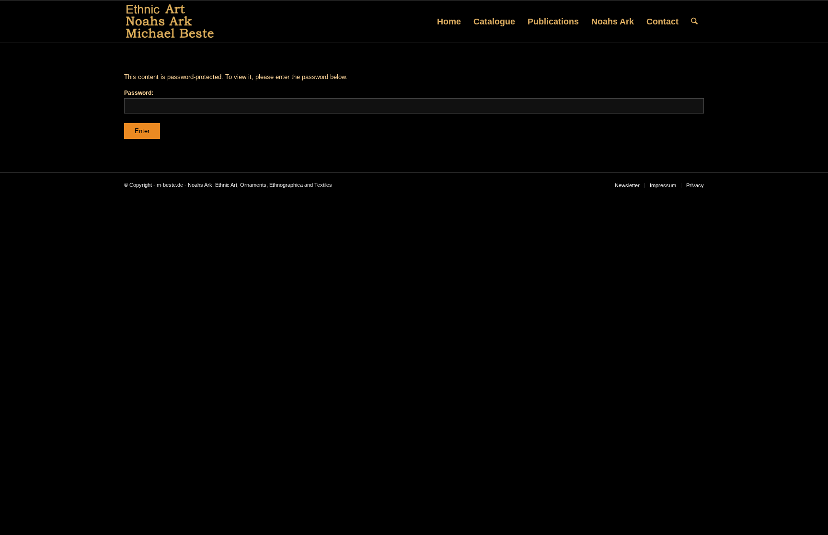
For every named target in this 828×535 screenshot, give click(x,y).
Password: (138, 93)
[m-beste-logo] (170, 21)
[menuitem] (449, 21)
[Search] (694, 21)
